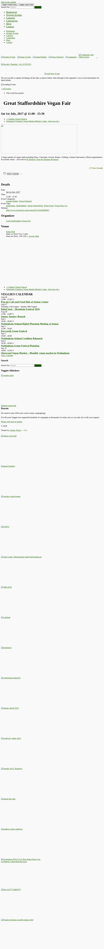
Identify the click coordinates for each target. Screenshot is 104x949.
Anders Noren (15, 430)
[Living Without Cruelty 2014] (5, 527)
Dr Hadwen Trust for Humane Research (42, 159)
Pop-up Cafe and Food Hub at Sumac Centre (24, 302)
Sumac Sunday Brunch (13, 316)
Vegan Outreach (25, 201)
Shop (8, 23)
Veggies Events (14, 14)
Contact (10, 26)
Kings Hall (10, 232)
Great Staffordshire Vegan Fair (18, 221)
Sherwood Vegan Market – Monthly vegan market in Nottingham (35, 353)
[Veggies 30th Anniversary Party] (7, 375)
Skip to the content (8, 2)
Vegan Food (49, 206)
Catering (10, 17)
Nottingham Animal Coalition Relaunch (22, 338)
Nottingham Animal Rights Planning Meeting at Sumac (30, 323)
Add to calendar (13, 174)
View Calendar (7, 355)
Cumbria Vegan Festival (16, 119)
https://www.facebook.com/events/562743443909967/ (27, 210)
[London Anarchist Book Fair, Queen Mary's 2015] (6, 648)
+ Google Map (33, 236)
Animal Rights (12, 201)
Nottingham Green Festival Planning (20, 345)
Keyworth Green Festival (14, 331)
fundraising (10, 206)
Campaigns (12, 20)
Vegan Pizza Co (61, 206)
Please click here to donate (11, 422)
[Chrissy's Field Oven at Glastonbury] (8, 436)
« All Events (6, 89)
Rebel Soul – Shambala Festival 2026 (20, 309)
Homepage (11, 12)
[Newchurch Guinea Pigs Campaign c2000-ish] (10, 496)
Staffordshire (21, 206)
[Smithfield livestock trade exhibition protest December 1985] (21, 862)
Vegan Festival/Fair (35, 206)
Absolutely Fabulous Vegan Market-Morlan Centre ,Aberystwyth (33, 121)
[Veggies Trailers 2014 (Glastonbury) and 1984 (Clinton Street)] (6, 587)
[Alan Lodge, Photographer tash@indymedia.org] (21, 557)
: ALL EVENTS (24, 64)
